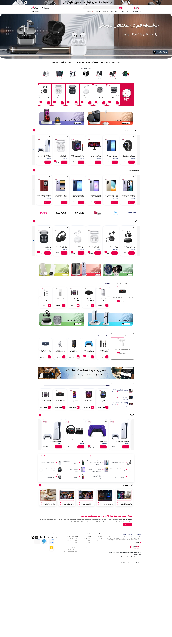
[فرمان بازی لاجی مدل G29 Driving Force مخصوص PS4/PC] (74, 430)
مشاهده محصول (131, 162)
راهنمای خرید (105, 11)
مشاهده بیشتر (44, 485)
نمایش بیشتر (114, 391)
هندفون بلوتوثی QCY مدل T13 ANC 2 (70, 547)
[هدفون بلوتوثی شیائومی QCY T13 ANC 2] (77, 236)
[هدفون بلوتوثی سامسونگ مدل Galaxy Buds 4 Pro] (60, 145)
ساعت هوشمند (87, 547)
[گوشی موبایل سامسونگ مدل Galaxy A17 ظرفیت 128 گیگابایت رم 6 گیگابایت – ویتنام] (111, 145)
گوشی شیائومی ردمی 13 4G (72, 540)
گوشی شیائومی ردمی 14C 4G (71, 538)
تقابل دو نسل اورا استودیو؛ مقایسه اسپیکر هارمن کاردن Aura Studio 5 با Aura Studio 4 (120, 396)
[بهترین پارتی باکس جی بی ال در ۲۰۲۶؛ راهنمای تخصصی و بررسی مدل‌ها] (67, 495)
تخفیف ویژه (89, 11)
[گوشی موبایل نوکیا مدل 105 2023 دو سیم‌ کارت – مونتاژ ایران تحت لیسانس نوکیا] (44, 185)
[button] (36, 213)
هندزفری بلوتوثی (86, 545)
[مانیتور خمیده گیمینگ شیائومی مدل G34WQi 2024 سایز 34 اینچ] (94, 145)
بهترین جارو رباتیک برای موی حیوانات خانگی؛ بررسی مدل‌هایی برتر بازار (50, 504)
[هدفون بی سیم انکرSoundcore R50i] (111, 236)
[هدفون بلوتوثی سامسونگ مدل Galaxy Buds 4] (44, 236)
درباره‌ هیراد (128, 11)
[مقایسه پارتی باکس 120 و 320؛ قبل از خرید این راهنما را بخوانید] (86, 495)
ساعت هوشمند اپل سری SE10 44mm (70, 549)
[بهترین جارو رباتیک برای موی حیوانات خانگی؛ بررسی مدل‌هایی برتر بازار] (48, 495)
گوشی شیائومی (87, 540)
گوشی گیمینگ (87, 542)
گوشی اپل (88, 536)
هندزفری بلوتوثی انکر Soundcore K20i (69, 545)
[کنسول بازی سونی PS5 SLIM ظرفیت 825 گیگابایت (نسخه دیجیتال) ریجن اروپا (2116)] (119, 430)
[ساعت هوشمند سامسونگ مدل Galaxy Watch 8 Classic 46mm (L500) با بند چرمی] (128, 145)
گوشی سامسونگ (87, 538)
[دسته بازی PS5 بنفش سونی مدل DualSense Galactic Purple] (97, 430)
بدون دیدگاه (125, 392)
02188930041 (135, 554)
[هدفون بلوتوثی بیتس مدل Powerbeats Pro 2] (128, 236)
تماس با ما (122, 11)
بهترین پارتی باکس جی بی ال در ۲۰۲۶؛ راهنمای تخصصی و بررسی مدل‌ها (69, 504)
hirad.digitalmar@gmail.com (129, 556)
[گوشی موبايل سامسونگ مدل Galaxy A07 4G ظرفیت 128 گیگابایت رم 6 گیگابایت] (94, 185)
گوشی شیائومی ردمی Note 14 (71, 542)
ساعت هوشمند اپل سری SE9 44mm (70, 551)
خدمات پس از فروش (114, 11)
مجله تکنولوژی (98, 11)
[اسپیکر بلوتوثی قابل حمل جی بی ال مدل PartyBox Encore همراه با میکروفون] (77, 145)
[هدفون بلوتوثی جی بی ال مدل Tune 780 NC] (60, 236)
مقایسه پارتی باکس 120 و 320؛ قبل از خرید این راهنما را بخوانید (120, 403)
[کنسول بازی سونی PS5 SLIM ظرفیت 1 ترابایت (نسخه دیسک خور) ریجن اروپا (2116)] (44, 145)
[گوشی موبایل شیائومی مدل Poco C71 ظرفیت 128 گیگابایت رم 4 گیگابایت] (111, 185)
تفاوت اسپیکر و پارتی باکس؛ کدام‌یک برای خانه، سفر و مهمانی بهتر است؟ (120, 390)
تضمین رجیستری (99, 540)
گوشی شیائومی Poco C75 (72, 536)
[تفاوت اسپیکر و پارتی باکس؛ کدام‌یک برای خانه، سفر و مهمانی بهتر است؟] (124, 495)
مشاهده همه (38, 130)
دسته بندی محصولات (137, 11)
